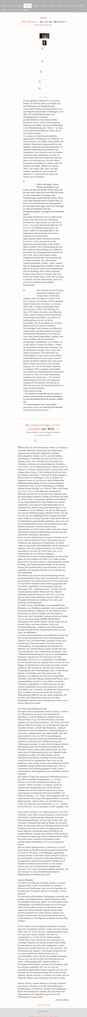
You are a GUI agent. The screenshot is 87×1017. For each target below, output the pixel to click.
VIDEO (4, 10)
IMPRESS (26, 10)
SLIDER (35, 6)
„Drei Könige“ (39, 605)
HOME (4, 6)
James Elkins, (24, 467)
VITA (18, 10)
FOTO (70, 6)
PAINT (44, 6)
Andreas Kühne (45, 435)
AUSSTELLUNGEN (15, 6)
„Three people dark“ (33, 961)
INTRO (27, 6)
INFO (11, 10)
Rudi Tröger (33, 241)
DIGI (53, 6)
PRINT (80, 6)
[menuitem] (4, 6)
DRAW (60, 6)
